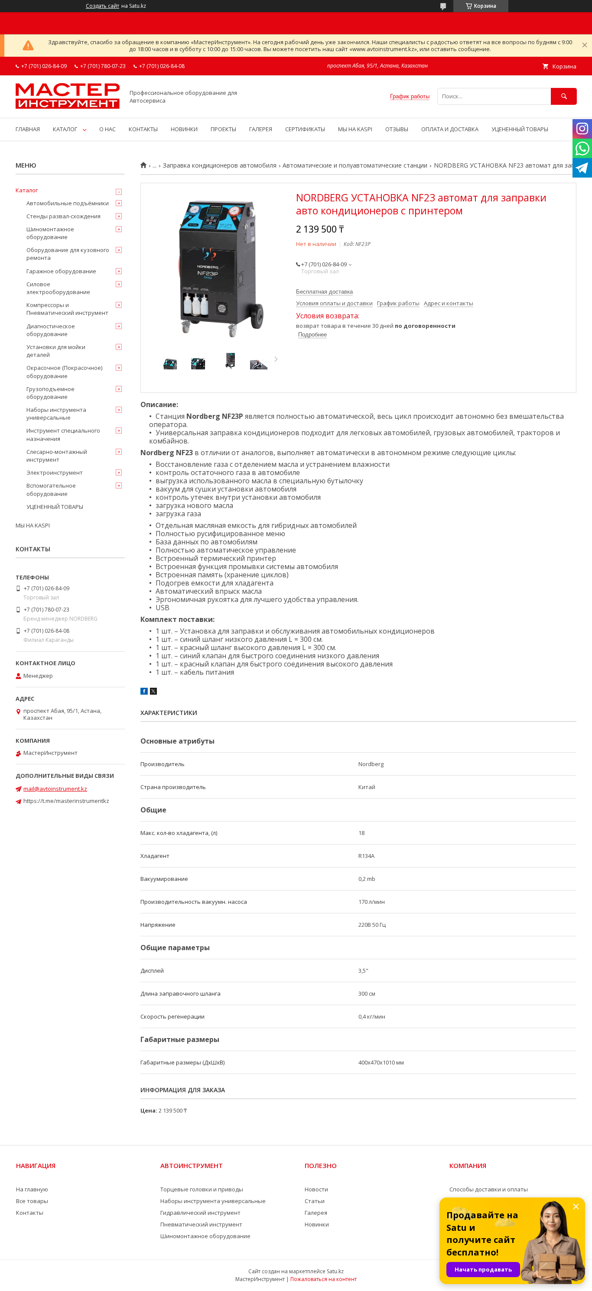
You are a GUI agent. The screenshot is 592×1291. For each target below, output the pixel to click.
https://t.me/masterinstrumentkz (66, 800)
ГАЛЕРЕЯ (260, 129)
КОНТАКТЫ (143, 129)
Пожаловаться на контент (323, 1279)
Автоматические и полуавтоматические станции (355, 165)
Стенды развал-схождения (63, 216)
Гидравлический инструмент (200, 1213)
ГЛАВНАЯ (28, 129)
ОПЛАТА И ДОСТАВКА (449, 129)
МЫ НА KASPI (355, 129)
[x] (153, 692)
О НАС (107, 129)
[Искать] (564, 96)
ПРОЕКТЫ (223, 129)
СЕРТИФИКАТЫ (305, 129)
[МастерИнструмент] (68, 106)
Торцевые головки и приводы (201, 1189)
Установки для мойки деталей (55, 351)
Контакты (29, 1213)
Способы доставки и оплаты (488, 1189)
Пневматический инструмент (201, 1224)
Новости (316, 1189)
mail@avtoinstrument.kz (55, 788)
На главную (32, 1189)
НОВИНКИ (184, 129)
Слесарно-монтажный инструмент (56, 455)
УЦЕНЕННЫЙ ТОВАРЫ (519, 129)
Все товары (32, 1201)
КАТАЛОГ (65, 129)
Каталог (27, 190)
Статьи (315, 1201)
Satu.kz (335, 1271)
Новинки (317, 1224)
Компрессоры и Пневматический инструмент (67, 309)
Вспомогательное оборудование (51, 489)
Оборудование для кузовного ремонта (67, 254)
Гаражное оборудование (61, 271)
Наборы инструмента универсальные (56, 413)
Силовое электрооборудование (58, 288)
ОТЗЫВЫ (396, 129)
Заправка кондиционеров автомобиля (219, 165)
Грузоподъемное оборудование (50, 393)
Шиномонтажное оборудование (50, 233)
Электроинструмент (54, 472)
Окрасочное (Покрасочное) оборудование (64, 371)
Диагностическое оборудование (50, 330)
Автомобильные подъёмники (67, 203)
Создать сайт (102, 6)
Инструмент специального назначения (63, 434)
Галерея (316, 1213)
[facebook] (144, 692)
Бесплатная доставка (324, 291)
